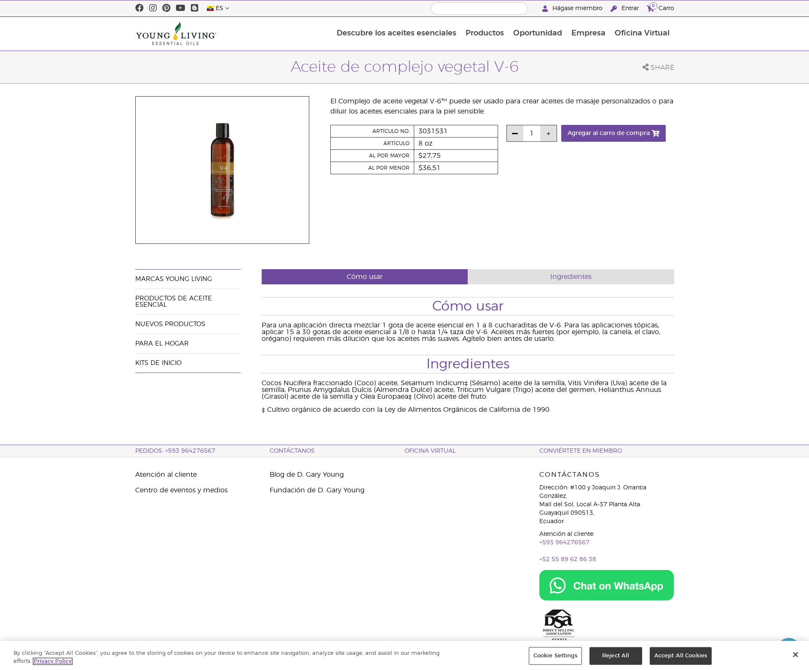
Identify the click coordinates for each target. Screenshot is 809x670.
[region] (404, 655)
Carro (663, 7)
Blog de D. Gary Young (307, 474)
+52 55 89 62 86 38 (567, 559)
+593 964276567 (564, 543)
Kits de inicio (158, 363)
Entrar (630, 8)
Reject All (615, 656)
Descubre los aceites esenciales (396, 33)
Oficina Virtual (642, 33)
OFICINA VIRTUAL (429, 451)
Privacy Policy (53, 661)
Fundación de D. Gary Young (317, 490)
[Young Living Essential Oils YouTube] (180, 8)
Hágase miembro (577, 8)
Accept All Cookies (680, 656)
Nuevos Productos (170, 324)
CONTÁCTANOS (292, 451)
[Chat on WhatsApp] (606, 585)
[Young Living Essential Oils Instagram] (153, 8)
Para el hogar (162, 343)
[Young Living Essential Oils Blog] (194, 8)
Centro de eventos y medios (181, 490)
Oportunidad (537, 33)
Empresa (588, 33)
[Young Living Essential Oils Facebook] (139, 8)
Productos (485, 33)
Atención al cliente (166, 474)
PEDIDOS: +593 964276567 (175, 451)
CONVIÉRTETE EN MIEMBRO (580, 451)
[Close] (795, 655)
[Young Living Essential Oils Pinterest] (166, 8)
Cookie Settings (555, 656)
